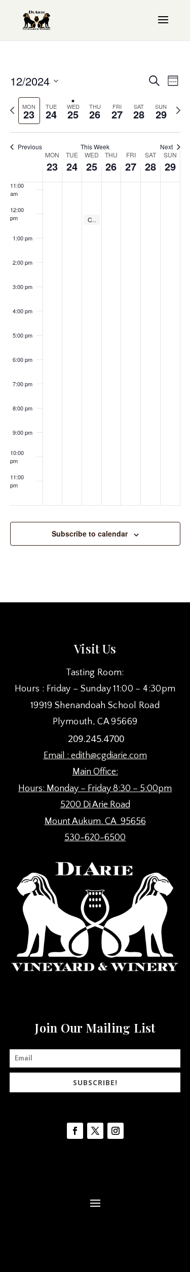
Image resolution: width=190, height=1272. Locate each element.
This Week (95, 147)
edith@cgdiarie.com (109, 756)
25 (91, 166)
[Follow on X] (95, 1131)
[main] (95, 321)
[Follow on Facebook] (75, 1131)
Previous (30, 147)
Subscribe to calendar (90, 533)
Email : (57, 756)
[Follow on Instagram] (115, 1131)
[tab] (29, 110)
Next (166, 147)
